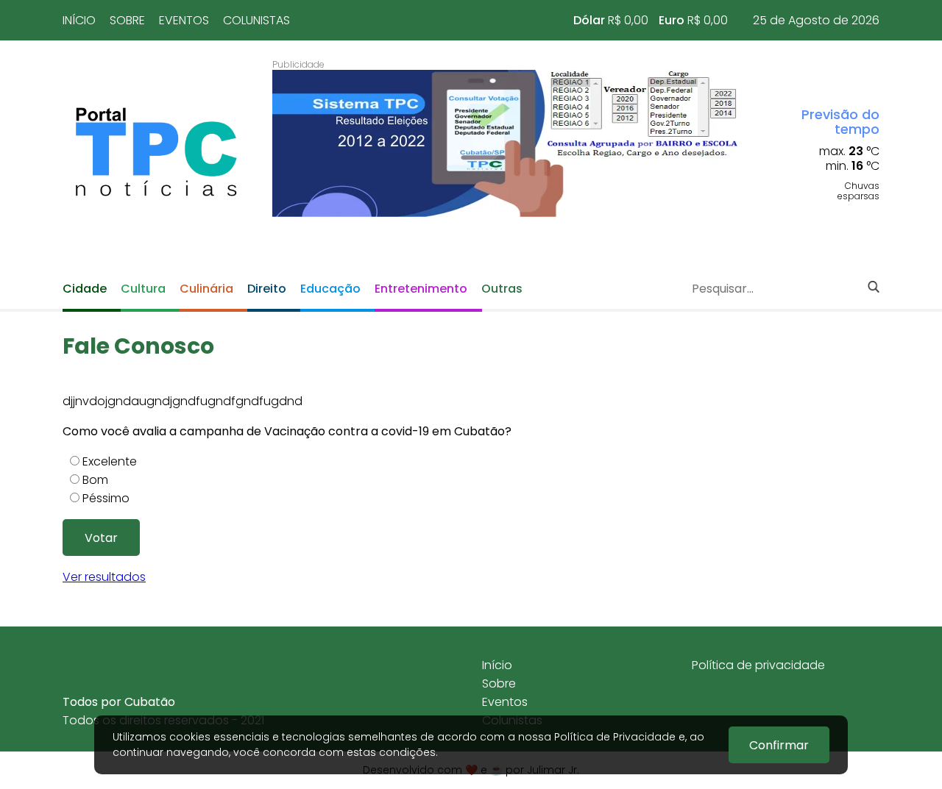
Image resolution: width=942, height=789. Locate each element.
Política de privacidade (758, 665)
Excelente (109, 461)
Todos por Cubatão (119, 701)
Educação (330, 288)
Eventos (184, 20)
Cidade (85, 288)
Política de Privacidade (615, 736)
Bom (95, 479)
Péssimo (106, 498)
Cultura (143, 288)
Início (79, 20)
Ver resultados (104, 576)
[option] (506, 143)
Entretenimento (421, 288)
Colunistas (256, 20)
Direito (266, 288)
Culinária (206, 288)
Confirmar (779, 745)
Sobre (127, 20)
